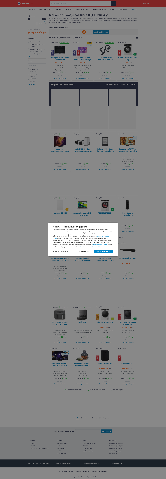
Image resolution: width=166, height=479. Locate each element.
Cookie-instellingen (86, 247)
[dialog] (83, 240)
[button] (60, 251)
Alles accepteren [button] (103, 251)
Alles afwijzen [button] (84, 251)
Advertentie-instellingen (100, 244)
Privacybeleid (96, 247)
